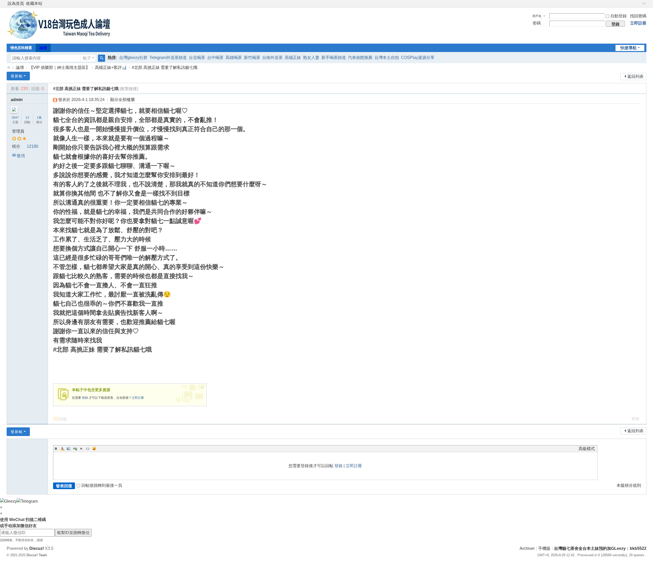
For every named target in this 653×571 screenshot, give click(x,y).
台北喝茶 (197, 57)
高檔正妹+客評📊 (111, 67)
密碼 (537, 23)
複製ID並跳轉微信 (73, 532)
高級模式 (587, 448)
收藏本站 (34, 3)
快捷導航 (628, 48)
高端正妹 (293, 57)
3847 (15, 117)
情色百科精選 (21, 48)
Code (87, 448)
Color (62, 448)
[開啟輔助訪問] (639, 3)
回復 (63, 419)
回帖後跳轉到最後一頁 (101, 485)
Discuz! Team (37, 555)
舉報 (635, 419)
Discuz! (36, 548)
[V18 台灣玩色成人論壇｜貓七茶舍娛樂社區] (59, 37)
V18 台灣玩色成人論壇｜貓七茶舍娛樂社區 (9, 67)
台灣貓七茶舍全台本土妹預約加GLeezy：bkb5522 (600, 548)
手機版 (544, 548)
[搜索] (101, 58)
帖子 (87, 58)
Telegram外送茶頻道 (168, 57)
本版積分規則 (629, 485)
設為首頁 (16, 3)
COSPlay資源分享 (417, 57)
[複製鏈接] (129, 88)
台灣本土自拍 (386, 57)
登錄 (85, 398)
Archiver (527, 548)
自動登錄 (618, 16)
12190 (32, 146)
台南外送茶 (272, 57)
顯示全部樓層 (122, 99)
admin (17, 99)
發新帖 (17, 76)
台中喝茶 (215, 57)
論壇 (43, 48)
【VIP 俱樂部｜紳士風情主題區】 (59, 67)
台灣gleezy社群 (133, 57)
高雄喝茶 (233, 57)
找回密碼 (638, 16)
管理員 (18, 131)
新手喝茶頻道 (333, 57)
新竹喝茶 (252, 57)
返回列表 (635, 76)
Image (68, 448)
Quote (81, 448)
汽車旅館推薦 (360, 57)
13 (27, 117)
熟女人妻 (311, 57)
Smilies (94, 448)
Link (75, 448)
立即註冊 (638, 23)
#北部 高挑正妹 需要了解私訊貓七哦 (164, 67)
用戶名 (537, 16)
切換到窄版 (644, 3)
